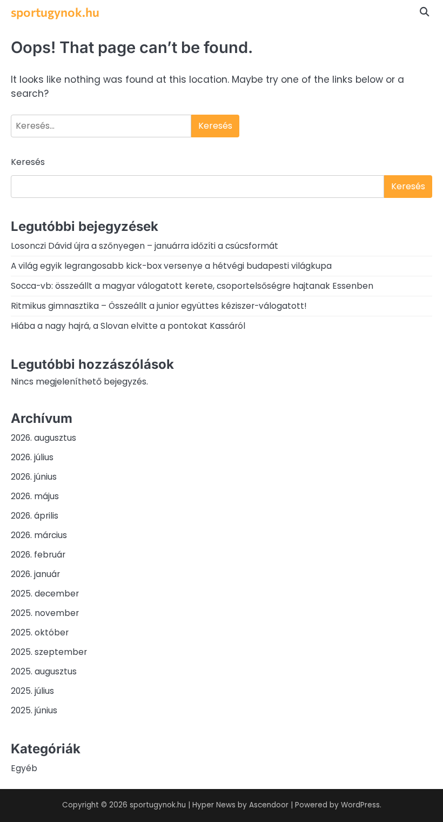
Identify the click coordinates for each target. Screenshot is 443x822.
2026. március (39, 535)
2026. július (32, 457)
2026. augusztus (43, 437)
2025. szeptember (49, 652)
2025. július (32, 691)
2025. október (40, 632)
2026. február (38, 554)
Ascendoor (268, 805)
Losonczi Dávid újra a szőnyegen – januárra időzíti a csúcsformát (144, 245)
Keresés (28, 162)
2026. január (35, 574)
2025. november (45, 613)
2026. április (34, 515)
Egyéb (24, 768)
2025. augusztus (44, 671)
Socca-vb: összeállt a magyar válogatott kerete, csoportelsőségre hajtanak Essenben (192, 285)
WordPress (360, 805)
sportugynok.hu (55, 11)
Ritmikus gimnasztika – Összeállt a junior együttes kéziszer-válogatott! (159, 305)
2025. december (45, 593)
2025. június (34, 710)
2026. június (34, 476)
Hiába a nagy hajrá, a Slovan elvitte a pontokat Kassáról (128, 326)
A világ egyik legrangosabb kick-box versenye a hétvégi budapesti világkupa (171, 265)
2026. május (35, 496)
